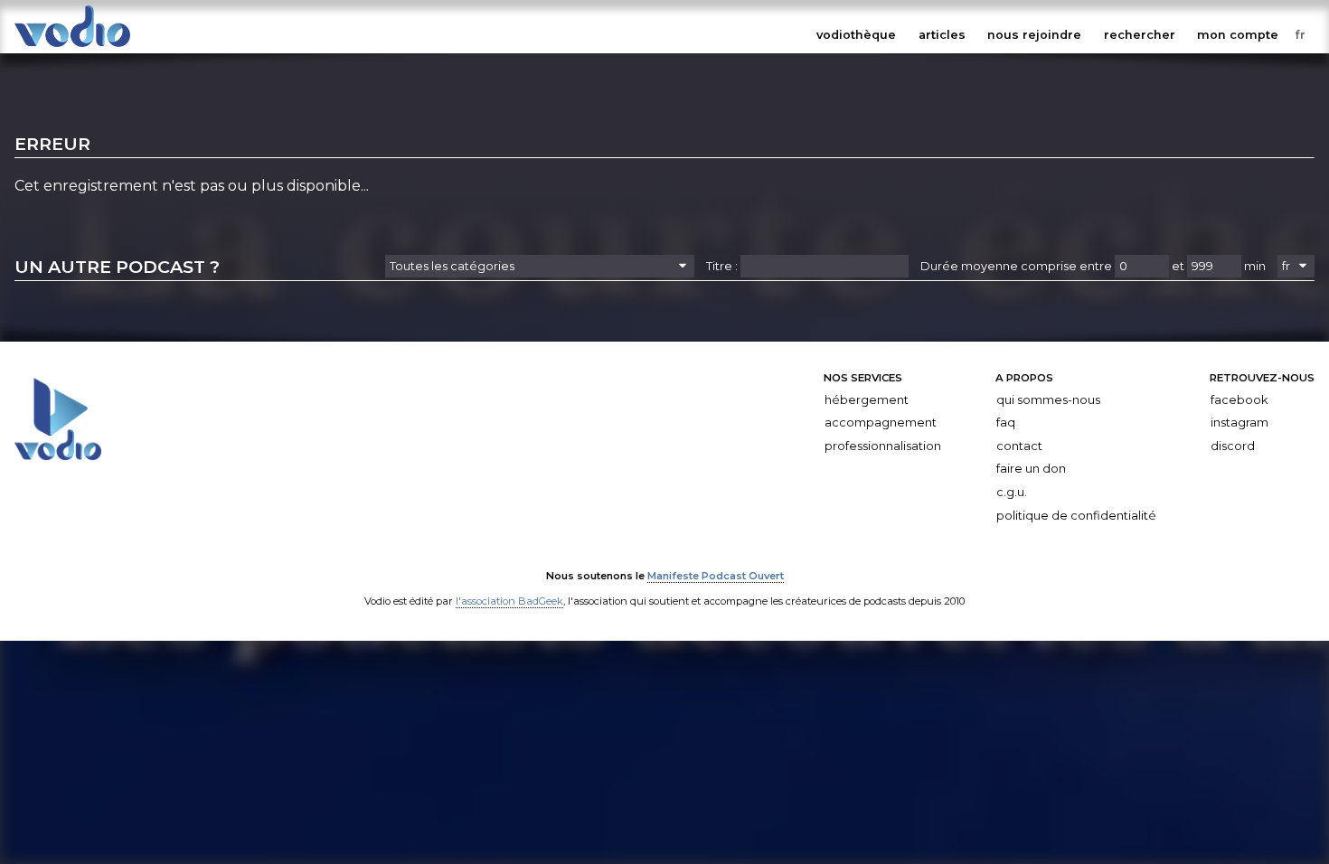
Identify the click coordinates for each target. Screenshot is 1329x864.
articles (942, 35)
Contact (1019, 446)
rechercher (1139, 35)
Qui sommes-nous (1048, 400)
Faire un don (1031, 468)
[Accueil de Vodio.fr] (72, 47)
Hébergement (867, 400)
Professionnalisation (883, 446)
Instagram (1239, 422)
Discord (1233, 446)
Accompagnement (881, 422)
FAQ (1005, 422)
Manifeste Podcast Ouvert (715, 575)
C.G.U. (1011, 492)
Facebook (1239, 400)
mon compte (1237, 35)
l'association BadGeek (509, 601)
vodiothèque (856, 35)
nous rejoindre (1034, 35)
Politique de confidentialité (1076, 515)
